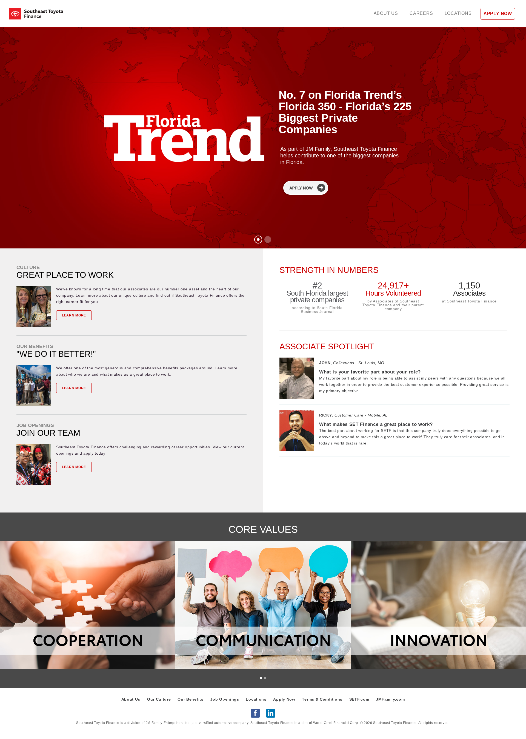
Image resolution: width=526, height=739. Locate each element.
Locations (256, 699)
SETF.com (359, 699)
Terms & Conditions (322, 699)
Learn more (74, 315)
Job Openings (224, 699)
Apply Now (284, 699)
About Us (131, 699)
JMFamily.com (390, 699)
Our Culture (159, 699)
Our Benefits (190, 699)
